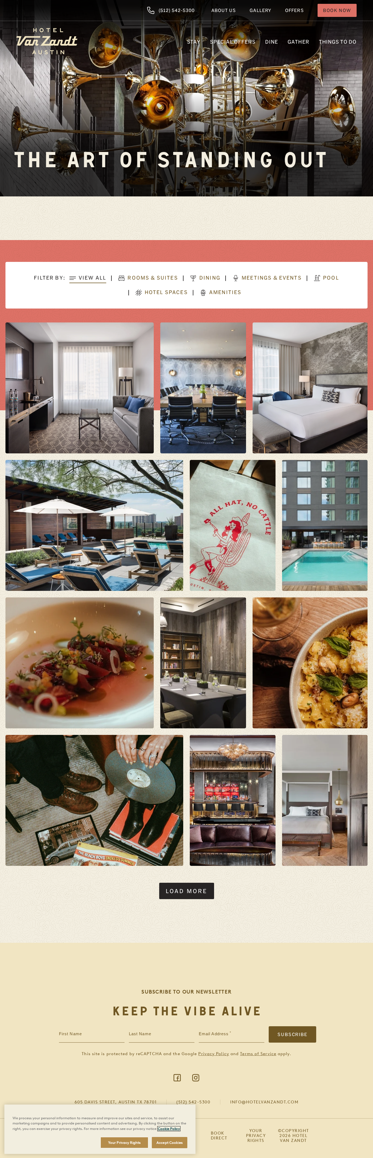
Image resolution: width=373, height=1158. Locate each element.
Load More (187, 891)
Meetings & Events (272, 278)
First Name (70, 1034)
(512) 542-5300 (177, 10)
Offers (294, 10)
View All (92, 278)
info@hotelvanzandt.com (264, 1102)
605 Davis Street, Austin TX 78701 (116, 1102)
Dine (271, 42)
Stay (193, 42)
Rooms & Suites (153, 278)
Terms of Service (258, 1053)
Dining (209, 278)
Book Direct (219, 1136)
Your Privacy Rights (256, 1135)
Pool (331, 278)
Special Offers (232, 42)
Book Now (337, 10)
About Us (223, 10)
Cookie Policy (169, 1129)
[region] (100, 1129)
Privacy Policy (213, 1053)
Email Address (214, 1034)
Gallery (260, 10)
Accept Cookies (169, 1142)
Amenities (225, 292)
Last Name (140, 1034)
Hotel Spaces (166, 292)
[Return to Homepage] (47, 41)
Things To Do (338, 42)
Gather (298, 42)
